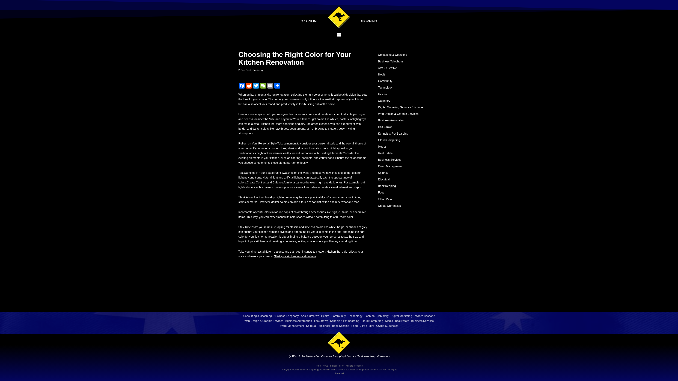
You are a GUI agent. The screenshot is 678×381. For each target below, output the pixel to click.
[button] (339, 35)
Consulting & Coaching (392, 54)
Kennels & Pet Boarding (393, 133)
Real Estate (385, 153)
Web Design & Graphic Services (398, 113)
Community (385, 81)
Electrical (384, 179)
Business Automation (391, 120)
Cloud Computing (389, 140)
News (325, 366)
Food (381, 192)
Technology (385, 87)
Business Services (389, 159)
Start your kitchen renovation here (295, 256)
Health (382, 74)
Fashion (383, 94)
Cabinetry (257, 70)
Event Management (390, 166)
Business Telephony (390, 61)
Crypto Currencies (389, 205)
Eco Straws (385, 126)
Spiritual (383, 172)
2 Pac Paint (244, 70)
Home (318, 366)
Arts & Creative (387, 67)
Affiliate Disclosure (354, 366)
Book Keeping (387, 186)
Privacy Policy (337, 366)
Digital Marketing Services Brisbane (400, 107)
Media (382, 146)
